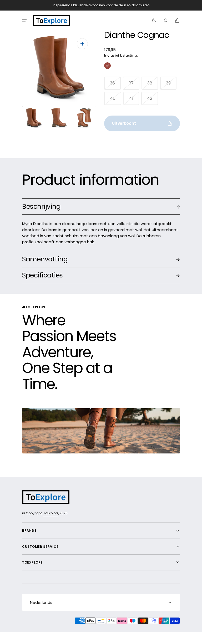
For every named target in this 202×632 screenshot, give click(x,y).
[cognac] (107, 65)
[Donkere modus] (154, 20)
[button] (24, 20)
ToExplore (50, 513)
